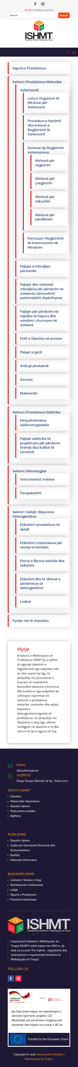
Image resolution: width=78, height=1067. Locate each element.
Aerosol (26, 380)
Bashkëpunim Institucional (26, 884)
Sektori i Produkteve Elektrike (36, 412)
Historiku (15, 796)
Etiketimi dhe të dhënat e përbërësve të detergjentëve (40, 583)
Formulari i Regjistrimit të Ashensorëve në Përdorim (46, 242)
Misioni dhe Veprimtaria (24, 801)
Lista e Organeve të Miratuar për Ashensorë (43, 102)
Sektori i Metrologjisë (29, 471)
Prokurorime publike (23, 811)
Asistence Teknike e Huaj (25, 880)
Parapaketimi (30, 493)
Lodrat (25, 602)
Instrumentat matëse (37, 479)
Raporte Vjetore (20, 806)
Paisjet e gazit (31, 352)
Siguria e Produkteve (29, 68)
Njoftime (15, 815)
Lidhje (14, 889)
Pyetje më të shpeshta (30, 621)
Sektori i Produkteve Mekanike (37, 82)
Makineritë (28, 393)
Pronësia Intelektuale (23, 899)
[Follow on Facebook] (35, 4)
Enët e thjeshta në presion (41, 338)
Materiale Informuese (23, 860)
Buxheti (15, 855)
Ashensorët (29, 90)
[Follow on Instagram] (43, 4)
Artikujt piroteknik (34, 366)
